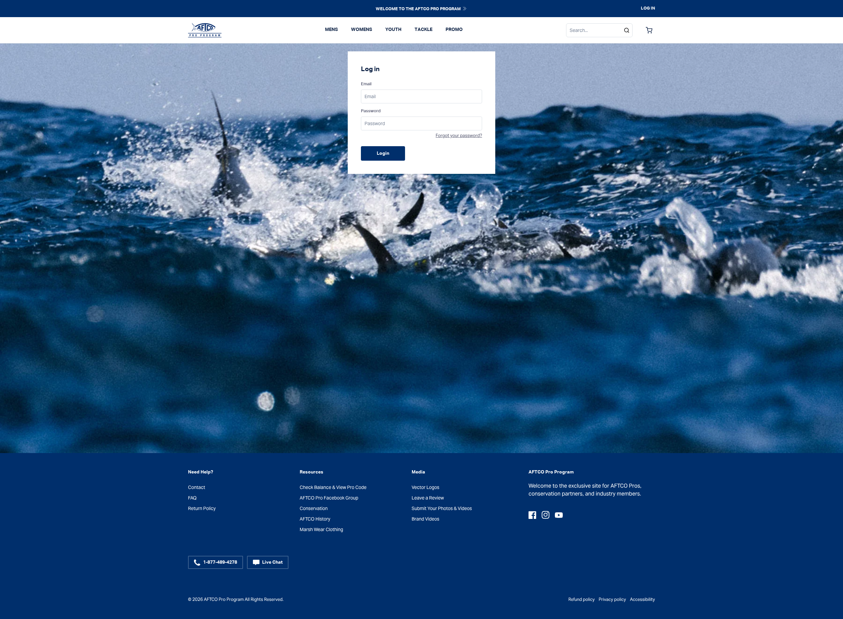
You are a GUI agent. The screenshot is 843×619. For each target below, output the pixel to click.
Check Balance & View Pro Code (333, 487)
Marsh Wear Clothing (321, 529)
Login (383, 153)
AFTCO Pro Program (224, 599)
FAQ (192, 498)
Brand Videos (425, 519)
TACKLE (423, 29)
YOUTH (393, 29)
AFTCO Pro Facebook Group (329, 498)
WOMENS (361, 29)
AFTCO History (315, 519)
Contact (196, 487)
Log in (648, 8)
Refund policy (581, 599)
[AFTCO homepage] (205, 30)
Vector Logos (425, 487)
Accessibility (642, 599)
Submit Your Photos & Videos (442, 508)
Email (366, 84)
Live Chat (272, 562)
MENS (331, 29)
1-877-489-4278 (220, 562)
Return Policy (202, 508)
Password (371, 111)
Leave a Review (428, 498)
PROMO (454, 29)
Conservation (314, 508)
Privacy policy (612, 599)
